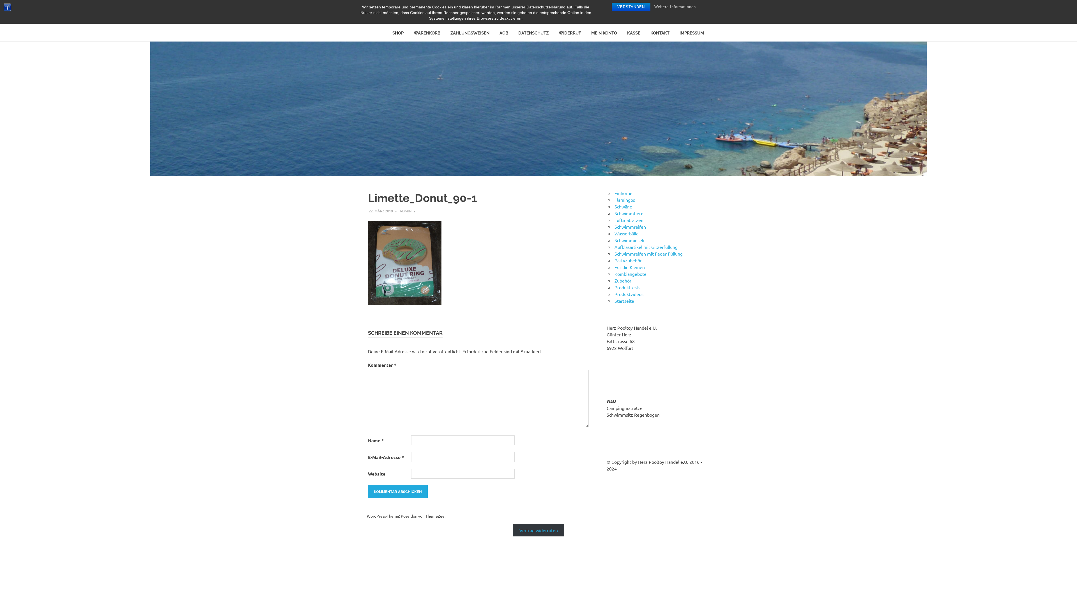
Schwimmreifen (630, 226)
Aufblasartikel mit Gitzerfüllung (646, 247)
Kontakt (659, 33)
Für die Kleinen (630, 267)
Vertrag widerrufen (538, 530)
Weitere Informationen (675, 7)
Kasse (633, 33)
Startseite (624, 301)
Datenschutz (533, 33)
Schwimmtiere (629, 213)
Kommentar (382, 365)
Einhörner (624, 193)
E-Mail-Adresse (386, 457)
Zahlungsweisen (469, 33)
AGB (504, 33)
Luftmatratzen (629, 220)
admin (405, 210)
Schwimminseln (630, 240)
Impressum (692, 33)
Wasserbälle (627, 233)
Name (376, 440)
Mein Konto (604, 33)
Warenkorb (427, 33)
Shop (398, 33)
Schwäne (623, 206)
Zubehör (623, 280)
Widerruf (570, 33)
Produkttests (627, 287)
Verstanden (631, 7)
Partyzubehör (628, 260)
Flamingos (625, 200)
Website (376, 474)
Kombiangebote (630, 274)
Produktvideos (629, 294)
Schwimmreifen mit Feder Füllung (649, 253)
